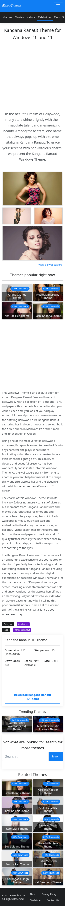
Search (56, 756)
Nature (30, 17)
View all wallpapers (50, 265)
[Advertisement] (32, 74)
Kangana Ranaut (22, 629)
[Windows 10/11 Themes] (12, 5)
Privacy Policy (49, 894)
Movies (19, 17)
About (33, 894)
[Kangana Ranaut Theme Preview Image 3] (32, 243)
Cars (57, 17)
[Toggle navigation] (58, 6)
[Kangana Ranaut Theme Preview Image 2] (48, 216)
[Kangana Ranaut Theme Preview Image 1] (16, 216)
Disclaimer (36, 900)
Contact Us (53, 900)
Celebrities (44, 17)
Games (7, 17)
